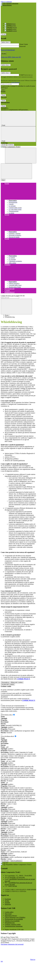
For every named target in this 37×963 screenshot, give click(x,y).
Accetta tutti (8, 684)
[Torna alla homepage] (18, 147)
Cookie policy (9, 912)
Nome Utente (23, 44)
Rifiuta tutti (17, 682)
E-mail (21, 75)
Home (7, 315)
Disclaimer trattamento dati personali (12, 944)
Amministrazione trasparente (13, 926)
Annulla (4, 145)
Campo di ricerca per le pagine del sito (13, 296)
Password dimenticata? (8, 50)
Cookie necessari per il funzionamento (13, 706)
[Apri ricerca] (20, 155)
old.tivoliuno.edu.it (7, 715)
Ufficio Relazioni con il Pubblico (15, 917)
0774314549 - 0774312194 (16, 877)
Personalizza (5, 682)
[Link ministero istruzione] (9, 3)
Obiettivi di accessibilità (12, 921)
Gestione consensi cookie (13, 924)
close (3, 180)
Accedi (4, 34)
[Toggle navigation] (16, 171)
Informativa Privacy (11, 915)
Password (22, 46)
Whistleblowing (10, 923)
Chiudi (3, 95)
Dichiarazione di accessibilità (14, 919)
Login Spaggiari (15, 82)
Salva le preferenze (16, 861)
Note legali (8, 914)
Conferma (10, 145)
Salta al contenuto (6, 1)
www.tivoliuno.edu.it (7, 736)
